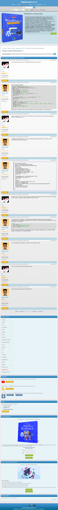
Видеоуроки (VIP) (6, 372)
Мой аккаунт (10, 394)
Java (3, 344)
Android (3, 354)
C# (2, 349)
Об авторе (19, 4)
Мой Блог (31, 4)
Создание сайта (18, 48)
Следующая (34, 311)
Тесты (44, 4)
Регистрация (35, 9)
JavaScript (4, 327)
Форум (3, 364)
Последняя (40, 311)
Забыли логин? (42, 10)
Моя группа (19, 394)
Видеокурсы (25, 4)
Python (3, 347)
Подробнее (53, 33)
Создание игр (6, 407)
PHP (3, 329)
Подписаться (10, 381)
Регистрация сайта (6, 339)
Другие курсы (29, 457)
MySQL (3, 332)
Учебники (4, 357)
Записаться (29, 489)
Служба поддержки (38, 4)
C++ (3, 352)
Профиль (5, 80)
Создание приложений (8, 409)
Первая (16, 311)
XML (3, 334)
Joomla (3, 337)
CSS (3, 324)
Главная (13, 4)
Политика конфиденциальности (29, 507)
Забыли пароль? (43, 9)
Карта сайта (4, 367)
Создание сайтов (7, 405)
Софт (3, 362)
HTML (3, 322)
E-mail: (23, 450)
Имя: (23, 452)
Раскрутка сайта (5, 342)
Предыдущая (22, 311)
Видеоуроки (4, 359)
